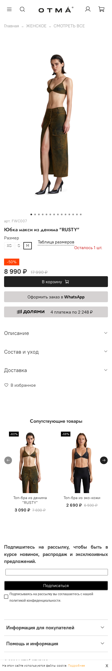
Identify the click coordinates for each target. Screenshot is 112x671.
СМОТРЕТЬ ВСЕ (69, 25)
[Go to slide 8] (58, 214)
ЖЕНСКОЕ (36, 25)
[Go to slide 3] (39, 214)
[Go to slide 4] (42, 214)
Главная (11, 25)
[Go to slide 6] (50, 214)
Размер (11, 237)
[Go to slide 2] (35, 214)
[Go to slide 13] (77, 214)
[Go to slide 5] (46, 214)
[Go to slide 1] (31, 214)
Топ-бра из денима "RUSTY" (30, 500)
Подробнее (76, 665)
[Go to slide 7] (54, 214)
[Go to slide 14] (81, 214)
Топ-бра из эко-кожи (82, 497)
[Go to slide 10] (65, 214)
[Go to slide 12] (73, 214)
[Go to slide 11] (69, 214)
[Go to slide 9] (62, 214)
